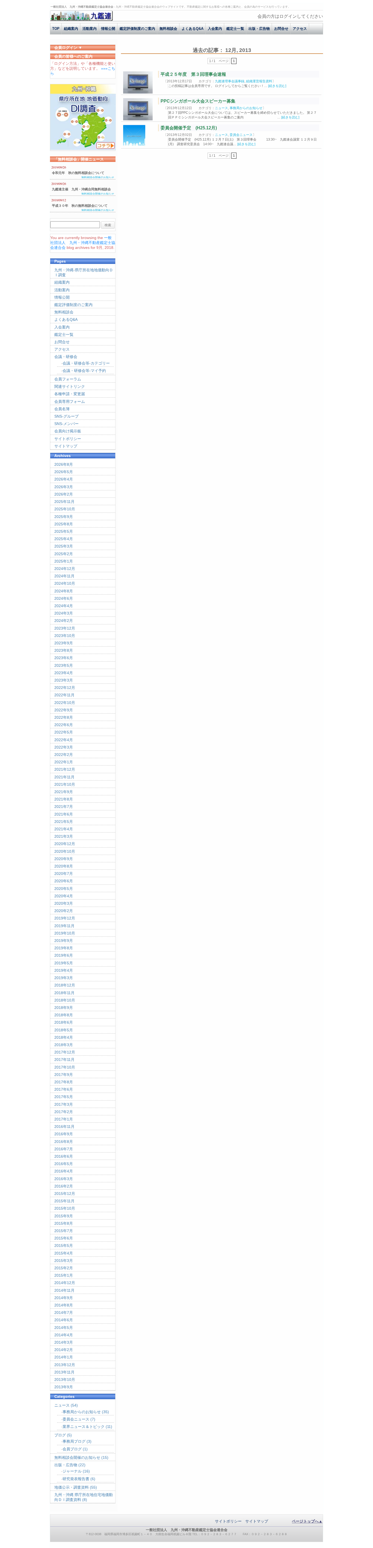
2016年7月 (63, 1149)
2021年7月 (63, 806)
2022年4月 (63, 740)
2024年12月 (64, 568)
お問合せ (281, 29)
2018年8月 (63, 1015)
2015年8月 (63, 1223)
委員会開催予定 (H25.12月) (189, 128)
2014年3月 (63, 1342)
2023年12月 (64, 628)
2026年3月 (63, 487)
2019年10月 (64, 933)
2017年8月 (63, 1082)
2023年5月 (63, 665)
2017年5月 (63, 1097)
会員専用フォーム (69, 401)
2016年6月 (63, 1156)
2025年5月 (63, 531)
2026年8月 (63, 464)
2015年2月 (63, 1268)
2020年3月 (63, 903)
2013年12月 (64, 1365)
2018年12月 (64, 985)
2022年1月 (63, 762)
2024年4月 (63, 606)
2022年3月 (63, 747)
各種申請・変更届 (69, 394)
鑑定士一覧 (235, 29)
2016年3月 (63, 1179)
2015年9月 (63, 1216)
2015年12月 (64, 1193)
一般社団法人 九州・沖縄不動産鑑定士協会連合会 (82, 242)
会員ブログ (72, 1449)
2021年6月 (63, 814)
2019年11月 (64, 926)
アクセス (300, 29)
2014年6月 (63, 1320)
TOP (56, 29)
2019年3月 (63, 978)
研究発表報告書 (76, 1479)
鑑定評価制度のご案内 (137, 29)
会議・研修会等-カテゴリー (86, 363)
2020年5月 (63, 888)
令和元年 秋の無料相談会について (78, 173)
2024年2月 (63, 620)
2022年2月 (63, 754)
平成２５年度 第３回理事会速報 (193, 74)
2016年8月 (63, 1141)
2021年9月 (63, 792)
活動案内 (89, 29)
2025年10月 (64, 509)
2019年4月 (63, 970)
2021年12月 (64, 769)
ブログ (60, 1435)
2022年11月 (64, 695)
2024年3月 (63, 613)
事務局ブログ (74, 1441)
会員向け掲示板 (67, 431)
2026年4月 (63, 479)
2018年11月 (64, 993)
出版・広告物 (259, 29)
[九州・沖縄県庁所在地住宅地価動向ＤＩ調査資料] (83, 148)
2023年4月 (63, 673)
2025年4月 (63, 539)
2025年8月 (63, 524)
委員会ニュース (241, 135)
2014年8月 (63, 1305)
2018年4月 (63, 1037)
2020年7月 (63, 873)
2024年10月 (64, 583)
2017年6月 (63, 1089)
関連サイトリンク (69, 386)
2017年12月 (64, 1052)
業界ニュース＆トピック (84, 1426)
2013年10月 (64, 1379)
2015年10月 (64, 1208)
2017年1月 (63, 1119)
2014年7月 (63, 1312)
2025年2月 (63, 554)
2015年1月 (63, 1275)
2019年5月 (63, 963)
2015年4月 (63, 1253)
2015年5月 (63, 1245)
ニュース (221, 108)
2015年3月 (63, 1260)
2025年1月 (63, 561)
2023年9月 (63, 643)
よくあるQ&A (192, 29)
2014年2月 (63, 1350)
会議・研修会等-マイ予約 (84, 370)
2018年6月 (63, 1022)
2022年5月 (63, 732)
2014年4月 (63, 1335)
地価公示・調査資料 (71, 1487)
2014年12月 (64, 1283)
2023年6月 (63, 658)
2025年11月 (64, 501)
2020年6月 (63, 881)
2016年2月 (63, 1186)
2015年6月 (63, 1238)
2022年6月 (63, 725)
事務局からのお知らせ (246, 108)
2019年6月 (63, 955)
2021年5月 (63, 821)
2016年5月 (63, 1164)
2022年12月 (64, 687)
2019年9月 (63, 940)
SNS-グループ (66, 416)
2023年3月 (63, 680)
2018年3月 (63, 1045)
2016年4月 (63, 1171)
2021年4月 (63, 829)
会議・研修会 (65, 356)
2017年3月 (63, 1104)
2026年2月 (63, 494)
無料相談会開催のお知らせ (97, 177)
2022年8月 (63, 717)
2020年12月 (64, 844)
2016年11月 (64, 1126)
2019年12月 (64, 918)
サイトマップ (65, 446)
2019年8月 (63, 948)
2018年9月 (63, 1007)
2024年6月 (63, 598)
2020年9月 (63, 859)
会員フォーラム (67, 379)
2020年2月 (63, 911)
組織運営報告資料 (259, 81)
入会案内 (215, 29)
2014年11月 (64, 1290)
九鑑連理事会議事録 (229, 81)
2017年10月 (64, 1067)
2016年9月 (63, 1134)
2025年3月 (63, 546)
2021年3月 (63, 836)
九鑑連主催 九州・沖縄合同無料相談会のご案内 (81, 189)
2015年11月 (64, 1201)
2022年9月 (63, 710)
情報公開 (108, 29)
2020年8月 (63, 866)
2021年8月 (63, 799)
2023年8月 (63, 650)
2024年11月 (64, 576)
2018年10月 (64, 1000)
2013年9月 (63, 1387)
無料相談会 (168, 29)
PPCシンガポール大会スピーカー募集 (198, 101)
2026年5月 (63, 472)
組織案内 (71, 29)
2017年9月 (63, 1074)
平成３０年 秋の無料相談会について (80, 206)
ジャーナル (72, 1471)
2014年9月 (63, 1298)
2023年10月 (64, 635)
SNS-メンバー (66, 423)
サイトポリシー (67, 439)
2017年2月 (63, 1112)
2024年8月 (63, 591)
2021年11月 (64, 777)
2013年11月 (64, 1372)
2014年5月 (63, 1327)
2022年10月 (64, 702)
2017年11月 (64, 1059)
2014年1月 (63, 1357)
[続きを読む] (277, 86)
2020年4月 (63, 896)
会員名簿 (62, 409)
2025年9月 (63, 516)
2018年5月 (63, 1030)
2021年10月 (64, 784)
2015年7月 (63, 1231)
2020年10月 (64, 851)
